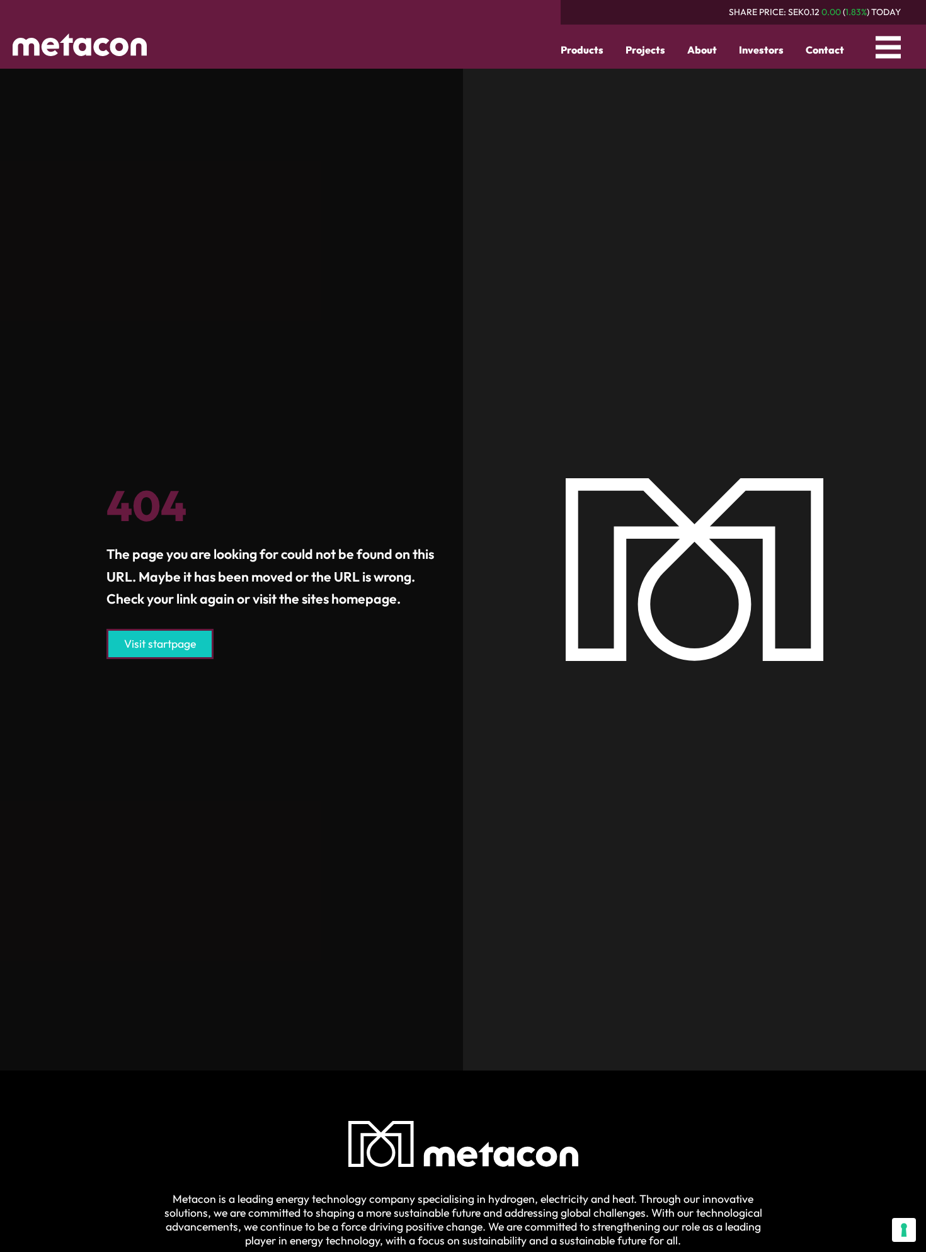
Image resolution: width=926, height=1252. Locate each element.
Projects (645, 49)
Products (582, 49)
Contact (825, 49)
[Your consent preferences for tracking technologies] (904, 1230)
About (702, 49)
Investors (761, 49)
